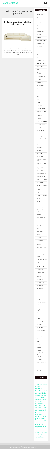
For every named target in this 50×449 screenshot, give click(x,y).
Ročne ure (39, 297)
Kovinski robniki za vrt (41, 112)
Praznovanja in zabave (40, 255)
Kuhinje (39, 118)
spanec (37, 424)
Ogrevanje (39, 189)
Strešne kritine (40, 333)
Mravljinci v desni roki (41, 159)
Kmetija (39, 94)
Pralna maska (40, 252)
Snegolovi (39, 315)
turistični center (43, 424)
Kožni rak (39, 115)
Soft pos (39, 318)
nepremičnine (40, 405)
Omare (38, 198)
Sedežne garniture (41, 299)
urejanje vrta (39, 429)
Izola (38, 69)
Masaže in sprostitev (42, 141)
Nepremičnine (40, 167)
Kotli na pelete (40, 105)
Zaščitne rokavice (41, 362)
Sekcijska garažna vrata (41, 303)
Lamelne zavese (41, 124)
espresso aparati (44, 384)
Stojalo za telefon (41, 330)
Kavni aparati (40, 82)
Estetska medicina (41, 52)
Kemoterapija (40, 85)
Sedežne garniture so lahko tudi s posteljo (17, 23)
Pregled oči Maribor (42, 259)
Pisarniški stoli (40, 225)
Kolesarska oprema (41, 99)
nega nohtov (41, 403)
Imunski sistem (40, 66)
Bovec (40, 382)
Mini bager (39, 147)
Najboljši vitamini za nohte (42, 164)
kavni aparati (42, 395)
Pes (38, 223)
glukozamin (39, 386)
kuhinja (43, 397)
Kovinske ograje (41, 108)
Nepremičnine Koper (42, 170)
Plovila (38, 234)
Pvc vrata (39, 276)
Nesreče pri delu (41, 176)
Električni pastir (41, 43)
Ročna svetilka (40, 294)
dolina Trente (43, 382)
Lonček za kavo (41, 130)
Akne (38, 17)
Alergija (39, 20)
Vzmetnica (39, 359)
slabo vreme (37, 422)
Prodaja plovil (40, 269)
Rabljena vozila (40, 279)
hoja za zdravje (42, 390)
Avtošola (39, 23)
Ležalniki (39, 127)
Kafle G (37, 447)
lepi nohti (37, 399)
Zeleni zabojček (41, 365)
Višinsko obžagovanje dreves (42, 351)
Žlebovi (39, 370)
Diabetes (39, 37)
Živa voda (39, 368)
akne (37, 382)
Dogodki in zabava (41, 40)
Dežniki (39, 34)
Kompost (39, 102)
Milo (38, 144)
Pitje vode (39, 228)
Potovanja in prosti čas (41, 248)
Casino (38, 28)
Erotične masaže (41, 49)
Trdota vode (40, 341)
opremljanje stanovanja (42, 410)
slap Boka (41, 422)
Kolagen (39, 96)
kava (43, 393)
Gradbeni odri (40, 60)
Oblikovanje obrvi (41, 182)
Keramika (39, 88)
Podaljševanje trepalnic (40, 241)
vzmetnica (38, 437)
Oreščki (39, 214)
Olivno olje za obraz (42, 195)
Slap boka (39, 310)
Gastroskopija (40, 54)
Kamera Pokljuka (41, 76)
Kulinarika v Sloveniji (42, 121)
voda (40, 434)
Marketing (39, 136)
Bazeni (38, 25)
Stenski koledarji (41, 327)
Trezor (38, 344)
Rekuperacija (40, 288)
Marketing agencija (41, 138)
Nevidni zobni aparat (42, 179)
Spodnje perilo (40, 324)
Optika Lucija (40, 207)
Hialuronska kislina (41, 63)
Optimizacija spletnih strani (42, 210)
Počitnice (39, 237)
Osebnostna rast (41, 217)
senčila (44, 421)
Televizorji (39, 336)
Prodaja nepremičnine (40, 265)
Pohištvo (39, 244)
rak (40, 421)
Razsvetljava (40, 285)
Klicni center (40, 91)
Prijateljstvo (40, 262)
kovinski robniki (38, 397)
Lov (38, 133)
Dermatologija (40, 31)
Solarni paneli (40, 321)
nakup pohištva (40, 401)
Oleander (39, 192)
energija (38, 384)
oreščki (37, 412)
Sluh (38, 312)
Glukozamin (40, 57)
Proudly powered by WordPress (18, 447)
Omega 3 (39, 201)
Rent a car (39, 291)
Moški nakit (40, 156)
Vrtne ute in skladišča (40, 355)
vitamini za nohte (41, 430)
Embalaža (39, 46)
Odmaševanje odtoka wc (42, 186)
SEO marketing (10, 2)
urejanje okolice (40, 427)
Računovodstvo (41, 282)
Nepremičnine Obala (42, 173)
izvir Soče (39, 393)
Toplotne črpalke (41, 339)
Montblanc (39, 153)
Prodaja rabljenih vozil (41, 273)
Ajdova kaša (40, 14)
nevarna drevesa (38, 407)
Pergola (39, 220)
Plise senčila (40, 231)
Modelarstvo (40, 150)
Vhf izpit (39, 347)
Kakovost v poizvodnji (39, 72)
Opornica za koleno (42, 204)
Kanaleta (39, 79)
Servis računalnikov (42, 307)
